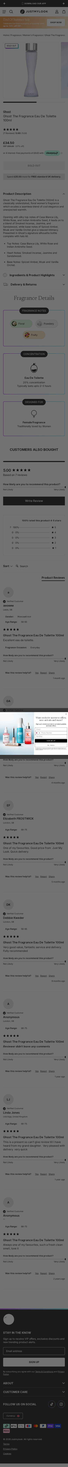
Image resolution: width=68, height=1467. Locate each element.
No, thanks (51, 745)
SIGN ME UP (51, 741)
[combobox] (37, 733)
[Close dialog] (66, 714)
